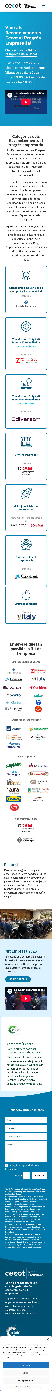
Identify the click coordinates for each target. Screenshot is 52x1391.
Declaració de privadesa (33, 1387)
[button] (47, 1339)
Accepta (26, 1365)
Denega (26, 1372)
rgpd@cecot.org (14, 1224)
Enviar (39, 1175)
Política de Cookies (16, 1387)
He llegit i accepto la (23, 1167)
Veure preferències (26, 1380)
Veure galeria (18, 979)
